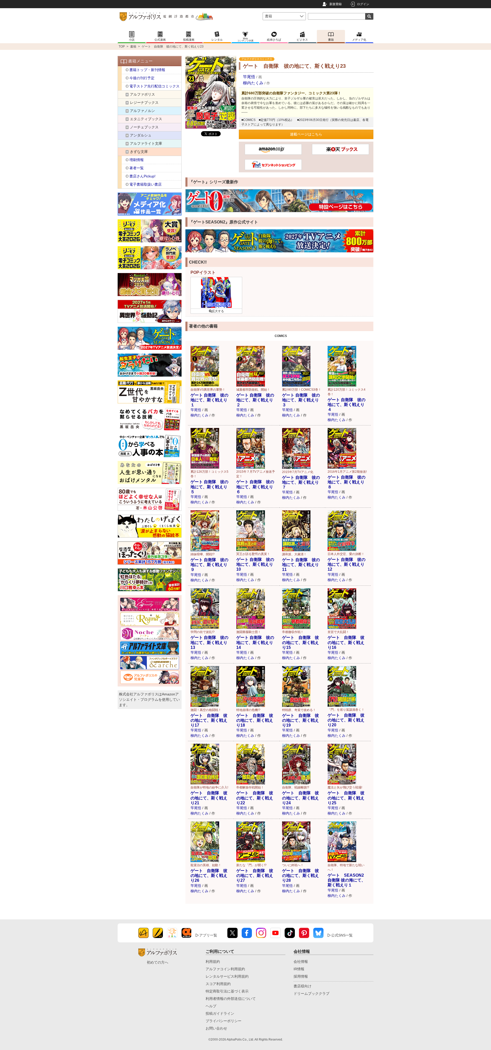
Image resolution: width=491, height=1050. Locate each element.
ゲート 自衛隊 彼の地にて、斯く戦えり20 (346, 720)
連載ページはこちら (306, 134)
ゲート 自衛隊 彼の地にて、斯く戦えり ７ (301, 482)
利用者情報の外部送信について (231, 999)
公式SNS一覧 (342, 935)
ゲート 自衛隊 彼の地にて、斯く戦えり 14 (255, 642)
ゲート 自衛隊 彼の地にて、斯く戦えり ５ (209, 487)
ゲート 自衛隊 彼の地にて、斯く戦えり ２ (255, 400)
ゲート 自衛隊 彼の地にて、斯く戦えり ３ (301, 400)
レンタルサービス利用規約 (227, 976)
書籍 (133, 46)
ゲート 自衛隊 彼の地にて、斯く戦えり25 (346, 798)
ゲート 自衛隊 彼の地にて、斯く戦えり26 (209, 875)
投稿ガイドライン (220, 1013)
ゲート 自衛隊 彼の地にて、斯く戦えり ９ (209, 565)
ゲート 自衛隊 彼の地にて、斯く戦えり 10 (255, 564)
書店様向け (302, 986)
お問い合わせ (216, 1028)
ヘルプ (211, 1006)
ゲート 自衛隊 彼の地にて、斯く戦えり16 (346, 642)
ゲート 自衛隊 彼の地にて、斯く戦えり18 (254, 720)
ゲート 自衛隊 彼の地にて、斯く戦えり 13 (209, 642)
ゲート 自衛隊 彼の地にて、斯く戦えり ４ (346, 405)
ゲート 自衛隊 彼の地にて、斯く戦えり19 (300, 720)
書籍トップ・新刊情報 (147, 70)
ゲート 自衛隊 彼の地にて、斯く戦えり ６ (255, 487)
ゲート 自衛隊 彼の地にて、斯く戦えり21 (209, 798)
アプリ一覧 (208, 935)
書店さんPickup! (142, 176)
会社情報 (301, 961)
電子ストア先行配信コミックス (154, 86)
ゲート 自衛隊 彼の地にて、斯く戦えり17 (209, 720)
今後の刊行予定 (141, 78)
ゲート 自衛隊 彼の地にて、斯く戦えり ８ (346, 482)
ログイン (363, 4)
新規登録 (335, 4)
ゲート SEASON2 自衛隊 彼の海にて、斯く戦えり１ (348, 880)
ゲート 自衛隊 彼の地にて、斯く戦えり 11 (301, 565)
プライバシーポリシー (223, 1021)
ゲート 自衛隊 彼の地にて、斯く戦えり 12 (346, 564)
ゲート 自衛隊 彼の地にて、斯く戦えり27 (254, 875)
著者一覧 (136, 168)
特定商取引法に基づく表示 (227, 991)
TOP (122, 46)
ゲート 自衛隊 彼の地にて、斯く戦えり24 (300, 798)
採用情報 (301, 976)
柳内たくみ (253, 83)
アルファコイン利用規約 (225, 969)
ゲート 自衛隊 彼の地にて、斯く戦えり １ (209, 400)
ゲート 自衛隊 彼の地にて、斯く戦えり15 (300, 642)
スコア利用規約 (218, 984)
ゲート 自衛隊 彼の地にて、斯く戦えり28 (300, 875)
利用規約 (213, 961)
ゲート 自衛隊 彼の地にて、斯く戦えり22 (254, 798)
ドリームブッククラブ (311, 993)
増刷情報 (136, 160)
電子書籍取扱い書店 (145, 184)
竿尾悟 (249, 77)
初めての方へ (157, 962)
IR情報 (299, 969)
